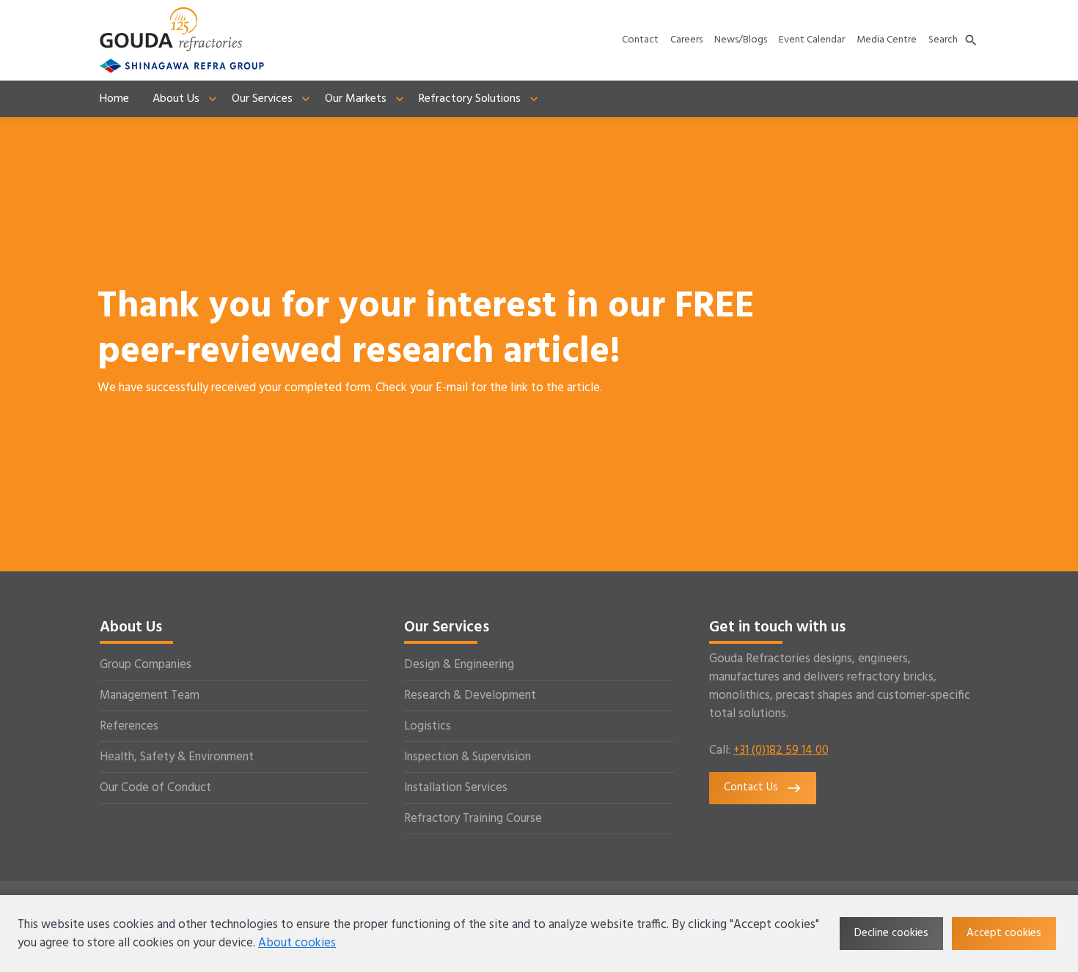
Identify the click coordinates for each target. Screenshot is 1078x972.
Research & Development (470, 695)
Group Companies (145, 665)
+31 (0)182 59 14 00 (781, 750)
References (129, 726)
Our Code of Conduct (155, 788)
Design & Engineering (459, 665)
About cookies (297, 943)
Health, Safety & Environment (177, 757)
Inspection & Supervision (467, 757)
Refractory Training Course (473, 818)
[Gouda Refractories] (171, 29)
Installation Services (455, 788)
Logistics (427, 726)
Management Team (149, 695)
